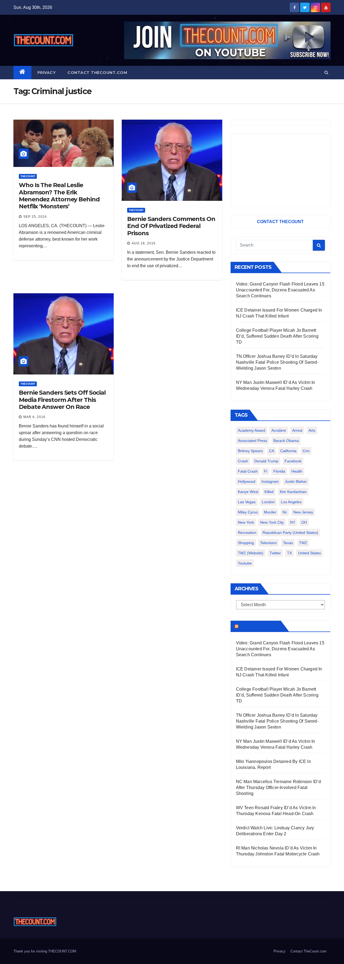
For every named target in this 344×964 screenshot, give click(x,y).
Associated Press (252, 440)
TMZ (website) (250, 553)
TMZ (303, 543)
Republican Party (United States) (290, 532)
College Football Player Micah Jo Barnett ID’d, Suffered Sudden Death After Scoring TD (277, 336)
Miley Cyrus (248, 512)
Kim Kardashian (293, 492)
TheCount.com (259, 626)
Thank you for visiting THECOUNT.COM (44, 951)
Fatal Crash (248, 471)
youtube (245, 563)
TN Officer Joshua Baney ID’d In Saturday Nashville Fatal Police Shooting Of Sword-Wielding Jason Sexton (277, 362)
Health (296, 471)
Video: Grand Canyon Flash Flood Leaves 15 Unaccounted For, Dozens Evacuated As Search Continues (280, 290)
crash (243, 461)
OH (304, 522)
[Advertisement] (280, 170)
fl (265, 471)
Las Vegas (247, 502)
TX (289, 553)
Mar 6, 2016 (34, 417)
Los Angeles (291, 502)
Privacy (46, 72)
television (268, 543)
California (288, 451)
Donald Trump (266, 461)
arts (312, 430)
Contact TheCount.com (97, 72)
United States (309, 553)
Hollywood (246, 481)
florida (279, 471)
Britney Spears (250, 451)
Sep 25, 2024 (35, 217)
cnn (306, 451)
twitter (275, 553)
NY (292, 522)
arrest (297, 430)
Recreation (247, 532)
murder (270, 512)
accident (278, 430)
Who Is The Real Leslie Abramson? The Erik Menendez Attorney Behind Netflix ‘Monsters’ (59, 195)
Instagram (270, 481)
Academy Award (251, 430)
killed (269, 492)
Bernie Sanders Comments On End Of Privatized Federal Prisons (171, 226)
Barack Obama (286, 440)
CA (271, 451)
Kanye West (248, 492)
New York (246, 522)
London (268, 502)
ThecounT (27, 176)
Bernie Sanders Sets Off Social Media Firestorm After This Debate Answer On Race (62, 399)
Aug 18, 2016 (144, 243)
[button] (326, 72)
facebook (293, 461)
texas (288, 543)
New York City (272, 522)
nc (284, 512)
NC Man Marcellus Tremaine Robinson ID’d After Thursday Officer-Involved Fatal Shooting (278, 787)
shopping (246, 543)
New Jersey (303, 512)
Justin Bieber (296, 481)
